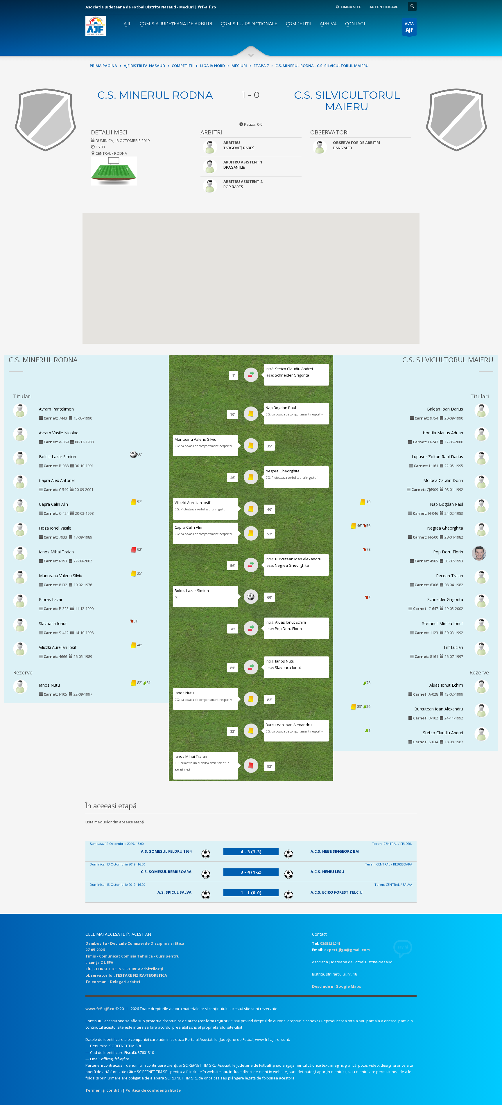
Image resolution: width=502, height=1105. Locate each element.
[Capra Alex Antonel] (20, 481)
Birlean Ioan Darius (445, 409)
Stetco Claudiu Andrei (294, 368)
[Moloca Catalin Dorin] (481, 481)
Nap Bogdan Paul (281, 407)
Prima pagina (103, 65)
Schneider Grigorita (292, 375)
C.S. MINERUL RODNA (155, 95)
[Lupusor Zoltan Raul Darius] (481, 457)
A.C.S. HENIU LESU (327, 871)
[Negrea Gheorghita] (481, 529)
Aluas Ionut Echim (290, 622)
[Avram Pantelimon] (20, 410)
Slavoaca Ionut (53, 623)
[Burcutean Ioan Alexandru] (481, 709)
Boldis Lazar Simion (57, 456)
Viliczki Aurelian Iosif (57, 647)
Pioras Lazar (50, 599)
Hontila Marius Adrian (443, 432)
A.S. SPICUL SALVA (174, 892)
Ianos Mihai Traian (56, 552)
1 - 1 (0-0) (251, 892)
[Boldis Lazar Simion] (20, 457)
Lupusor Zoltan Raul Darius (437, 456)
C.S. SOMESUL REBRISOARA (166, 871)
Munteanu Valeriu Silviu (60, 575)
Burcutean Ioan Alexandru (298, 559)
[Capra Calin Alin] (20, 505)
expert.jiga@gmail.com (347, 949)
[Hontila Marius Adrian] (481, 433)
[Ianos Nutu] (20, 686)
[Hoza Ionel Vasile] (20, 529)
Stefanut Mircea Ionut (442, 623)
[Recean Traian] (481, 577)
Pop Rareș (233, 186)
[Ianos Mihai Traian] (20, 553)
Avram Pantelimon (56, 409)
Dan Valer (342, 147)
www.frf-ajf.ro (99, 1008)
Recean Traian (449, 575)
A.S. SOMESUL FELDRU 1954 (166, 851)
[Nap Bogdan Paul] (481, 505)
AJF (127, 23)
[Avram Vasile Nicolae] (20, 433)
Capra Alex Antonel (57, 480)
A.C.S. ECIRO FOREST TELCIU (337, 892)
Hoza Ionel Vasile (55, 528)
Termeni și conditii (103, 1090)
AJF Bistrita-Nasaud (144, 65)
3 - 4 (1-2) (251, 872)
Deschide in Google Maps (336, 986)
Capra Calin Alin (53, 504)
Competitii (182, 65)
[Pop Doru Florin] (479, 554)
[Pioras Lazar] (20, 600)
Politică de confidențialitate (153, 1090)
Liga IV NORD (212, 65)
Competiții (298, 23)
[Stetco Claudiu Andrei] (481, 733)
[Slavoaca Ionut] (20, 624)
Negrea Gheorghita (283, 471)
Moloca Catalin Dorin (443, 480)
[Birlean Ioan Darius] (481, 410)
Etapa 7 (261, 65)
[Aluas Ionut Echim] (481, 686)
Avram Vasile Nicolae (58, 432)
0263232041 (330, 943)
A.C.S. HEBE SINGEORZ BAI (335, 851)
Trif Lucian (453, 647)
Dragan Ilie (234, 167)
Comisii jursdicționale (249, 23)
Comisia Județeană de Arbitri (176, 23)
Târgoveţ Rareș (238, 147)
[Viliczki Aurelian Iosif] (20, 648)
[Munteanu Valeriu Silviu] (20, 577)
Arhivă (328, 23)
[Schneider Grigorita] (481, 600)
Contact (355, 23)
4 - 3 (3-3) (251, 851)
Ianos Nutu (49, 685)
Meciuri (239, 65)
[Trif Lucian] (481, 648)
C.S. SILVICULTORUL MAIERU (347, 101)
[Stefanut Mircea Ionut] (481, 624)
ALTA (409, 27)
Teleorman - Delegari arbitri (112, 981)
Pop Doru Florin (288, 628)
